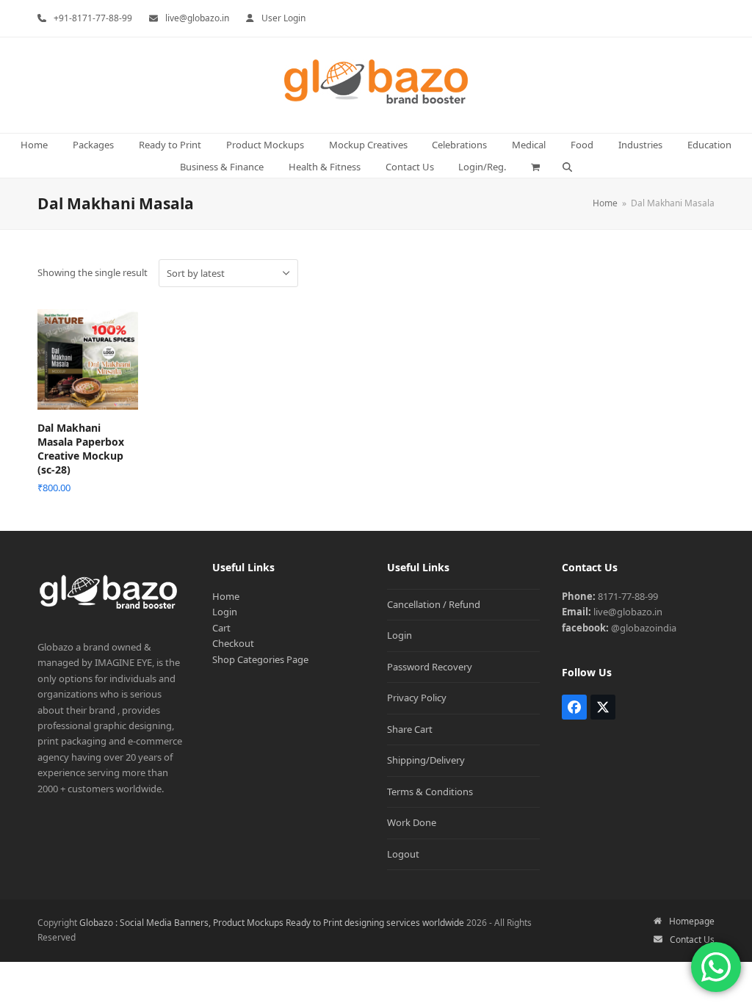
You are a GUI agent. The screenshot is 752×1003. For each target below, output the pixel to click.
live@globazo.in (197, 18)
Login (224, 611)
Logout (403, 854)
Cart (221, 627)
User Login (283, 18)
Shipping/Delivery (426, 760)
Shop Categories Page (260, 659)
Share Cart (410, 729)
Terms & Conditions (430, 791)
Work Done (411, 822)
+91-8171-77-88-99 (93, 18)
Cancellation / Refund (433, 604)
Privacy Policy (416, 697)
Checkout (233, 643)
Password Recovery (429, 666)
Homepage (692, 921)
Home (225, 596)
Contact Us (692, 939)
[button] (536, 167)
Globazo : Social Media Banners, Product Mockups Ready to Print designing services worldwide (271, 922)
